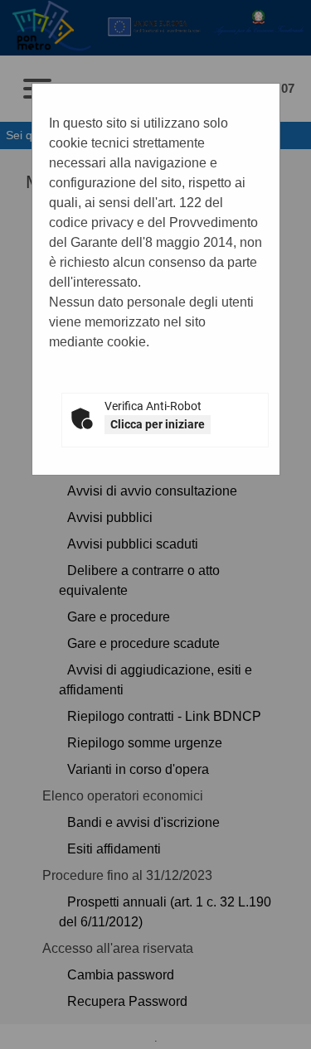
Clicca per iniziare (157, 424)
